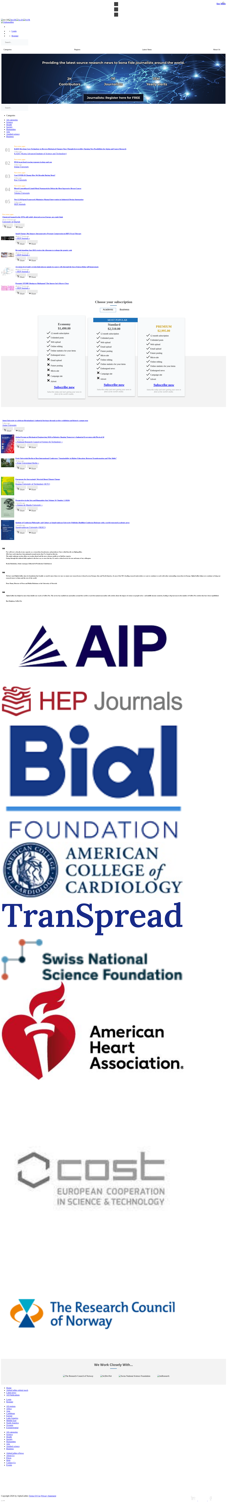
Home (8, 1388)
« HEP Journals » (23, 238)
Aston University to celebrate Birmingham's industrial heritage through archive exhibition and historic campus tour (45, 421)
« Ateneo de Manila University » (29, 505)
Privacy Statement (48, 1496)
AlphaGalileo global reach (17, 1390)
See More (221, 3)
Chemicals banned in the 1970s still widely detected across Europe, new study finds (32, 217)
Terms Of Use (35, 1496)
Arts (8, 132)
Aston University (9, 425)
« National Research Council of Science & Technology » (39, 442)
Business (10, 136)
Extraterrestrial (12, 1428)
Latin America (12, 1418)
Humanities (11, 129)
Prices (8, 1458)
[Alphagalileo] (7, 22)
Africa (9, 1409)
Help (8, 1460)
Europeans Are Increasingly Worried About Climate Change (38, 479)
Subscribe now (64, 387)
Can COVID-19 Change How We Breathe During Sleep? (34, 175)
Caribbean (10, 1413)
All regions (11, 1406)
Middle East (11, 1420)
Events (9, 1465)
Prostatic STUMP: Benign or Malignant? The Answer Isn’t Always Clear (42, 283)
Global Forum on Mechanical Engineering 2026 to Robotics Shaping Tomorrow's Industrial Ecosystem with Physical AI (60, 437)
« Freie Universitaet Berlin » (27, 463)
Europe (9, 1416)
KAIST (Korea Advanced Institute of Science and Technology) (40, 154)
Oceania (9, 1425)
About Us (10, 1455)
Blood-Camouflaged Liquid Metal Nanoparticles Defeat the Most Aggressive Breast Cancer (47, 188)
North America (12, 1423)
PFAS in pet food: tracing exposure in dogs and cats (33, 162)
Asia (8, 1411)
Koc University (20, 180)
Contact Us (11, 1463)
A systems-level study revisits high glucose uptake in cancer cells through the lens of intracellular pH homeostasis (57, 267)
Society (9, 127)
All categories (12, 120)
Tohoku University (22, 193)
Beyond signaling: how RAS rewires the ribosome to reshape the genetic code (44, 250)
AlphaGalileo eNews (15, 1453)
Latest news (11, 1393)
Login (14, 31)
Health (9, 125)
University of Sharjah (11, 222)
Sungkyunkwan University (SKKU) (31, 527)
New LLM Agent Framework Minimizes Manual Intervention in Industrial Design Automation (48, 199)
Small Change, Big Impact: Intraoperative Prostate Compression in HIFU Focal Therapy (48, 234)
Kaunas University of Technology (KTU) (33, 484)
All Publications (13, 1395)
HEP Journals (19, 204)
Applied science (13, 134)
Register (15, 36)
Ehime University (21, 167)
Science (9, 122)
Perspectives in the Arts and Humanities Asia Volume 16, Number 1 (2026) (43, 500)
